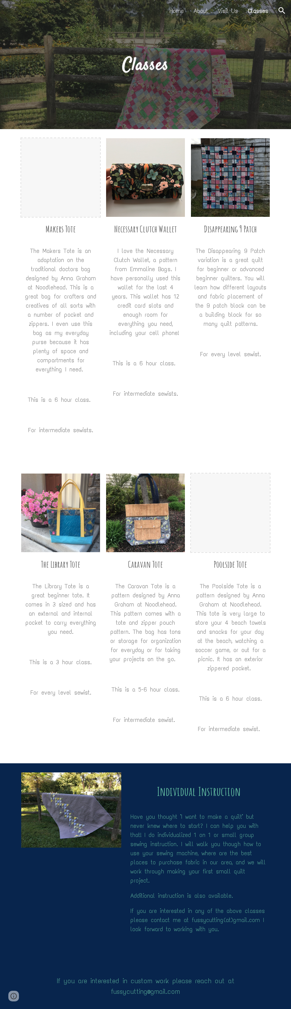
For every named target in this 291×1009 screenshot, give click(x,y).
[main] (145, 64)
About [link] (201, 10)
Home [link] (176, 10)
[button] (282, 11)
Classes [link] (258, 10)
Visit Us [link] (228, 10)
